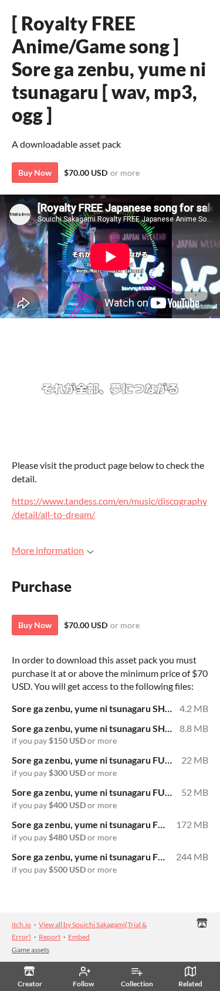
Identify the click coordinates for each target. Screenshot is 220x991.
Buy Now (35, 173)
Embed (79, 936)
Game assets (30, 949)
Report (49, 936)
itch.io (21, 924)
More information (48, 550)
